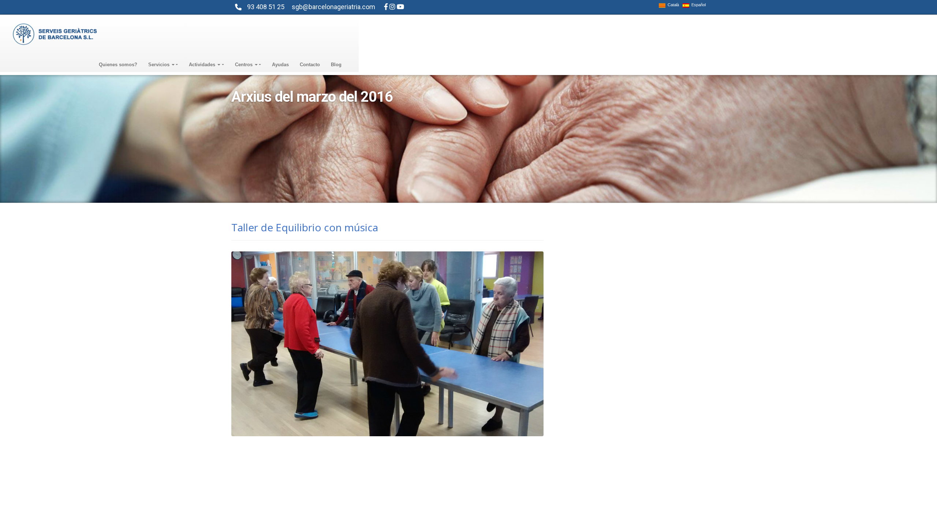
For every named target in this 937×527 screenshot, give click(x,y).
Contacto (310, 64)
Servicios (159, 64)
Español (697, 5)
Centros (244, 64)
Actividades (203, 64)
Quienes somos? (118, 64)
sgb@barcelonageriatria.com (333, 7)
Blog (336, 64)
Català (672, 5)
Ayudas (280, 64)
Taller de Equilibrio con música (304, 227)
